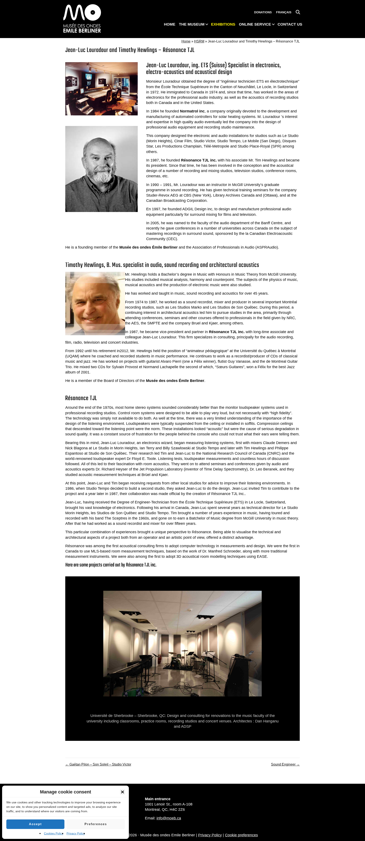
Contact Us (290, 24)
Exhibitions (223, 24)
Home (169, 24)
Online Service (255, 24)
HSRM (199, 41)
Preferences (95, 824)
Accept (35, 824)
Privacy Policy (76, 833)
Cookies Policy (53, 833)
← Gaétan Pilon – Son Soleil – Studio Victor (98, 764)
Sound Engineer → (285, 764)
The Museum (191, 24)
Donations (263, 12)
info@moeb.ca (169, 818)
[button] (122, 792)
